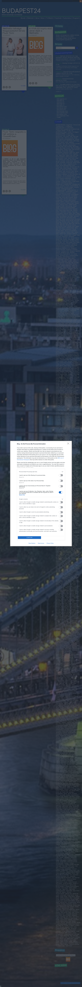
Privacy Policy (50, 543)
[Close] (68, 444)
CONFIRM (29, 537)
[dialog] (41, 493)
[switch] (61, 475)
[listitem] (41, 472)
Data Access (41, 543)
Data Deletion (32, 543)
